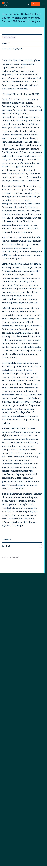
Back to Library (11, 558)
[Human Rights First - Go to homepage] (5, 4)
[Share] (40, 21)
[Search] (28, 4)
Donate (35, 4)
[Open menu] (43, 4)
